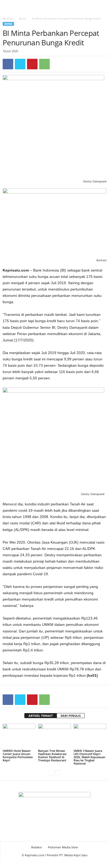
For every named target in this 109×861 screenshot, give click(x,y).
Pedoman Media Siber (63, 847)
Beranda (8, 18)
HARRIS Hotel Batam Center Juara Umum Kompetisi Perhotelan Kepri (18, 755)
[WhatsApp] (44, 64)
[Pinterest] (32, 64)
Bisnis (22, 18)
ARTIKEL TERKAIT (41, 716)
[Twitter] (20, 64)
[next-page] (58, 772)
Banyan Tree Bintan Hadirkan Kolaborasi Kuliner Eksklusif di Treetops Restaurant (52, 755)
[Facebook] (8, 64)
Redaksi (36, 847)
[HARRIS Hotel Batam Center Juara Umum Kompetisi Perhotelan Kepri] (19, 736)
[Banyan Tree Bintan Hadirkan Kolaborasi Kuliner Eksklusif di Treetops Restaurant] (54, 736)
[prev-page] (51, 772)
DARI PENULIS (71, 716)
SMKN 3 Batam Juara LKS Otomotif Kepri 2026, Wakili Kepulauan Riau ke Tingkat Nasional (89, 757)
